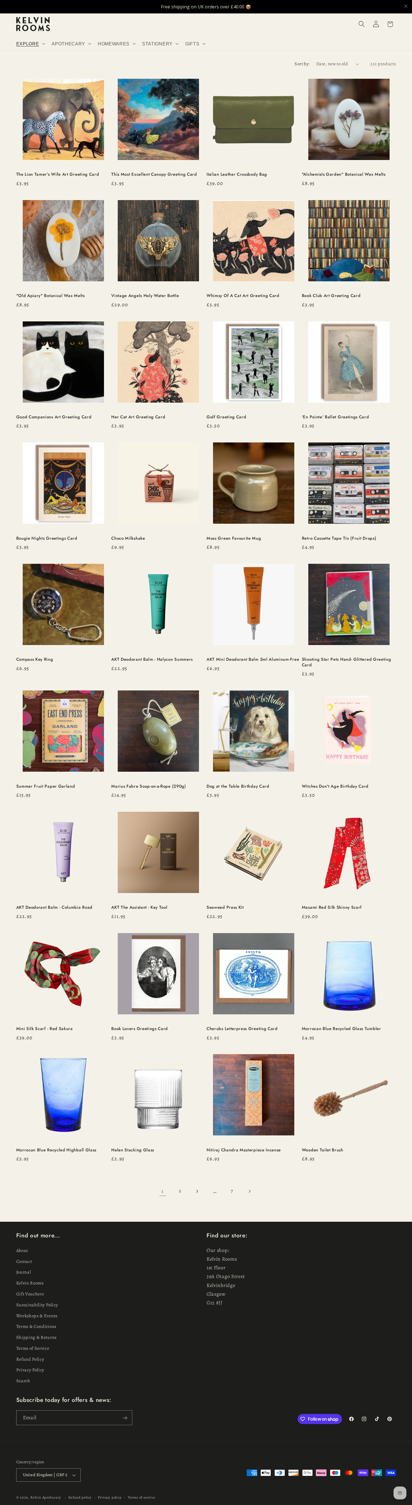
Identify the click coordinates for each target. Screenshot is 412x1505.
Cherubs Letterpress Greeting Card (242, 1028)
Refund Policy (30, 1359)
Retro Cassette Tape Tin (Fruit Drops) (339, 538)
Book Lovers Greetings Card (139, 1028)
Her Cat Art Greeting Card (138, 417)
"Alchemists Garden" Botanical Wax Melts (344, 174)
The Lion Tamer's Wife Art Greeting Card (57, 174)
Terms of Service (32, 1348)
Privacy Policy (30, 1370)
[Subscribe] (125, 1417)
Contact (24, 1261)
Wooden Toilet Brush (322, 1150)
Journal (23, 1272)
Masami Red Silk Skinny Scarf (332, 907)
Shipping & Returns (36, 1337)
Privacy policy (109, 1497)
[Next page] (249, 1191)
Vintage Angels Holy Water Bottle (145, 295)
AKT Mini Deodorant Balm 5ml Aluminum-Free (253, 659)
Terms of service (142, 1497)
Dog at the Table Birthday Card (238, 786)
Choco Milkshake (128, 538)
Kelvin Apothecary (45, 1497)
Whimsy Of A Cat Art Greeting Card (243, 295)
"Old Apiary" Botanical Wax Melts (50, 295)
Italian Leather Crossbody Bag (237, 174)
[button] (30, 43)
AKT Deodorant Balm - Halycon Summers (152, 659)
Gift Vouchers (30, 1294)
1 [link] (162, 1191)
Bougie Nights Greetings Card (46, 538)
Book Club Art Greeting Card (331, 295)
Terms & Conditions (36, 1327)
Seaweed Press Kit (225, 907)
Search (23, 1381)
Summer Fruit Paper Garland (45, 786)
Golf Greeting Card (226, 417)
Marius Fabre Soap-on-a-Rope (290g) (148, 786)
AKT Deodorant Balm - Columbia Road (54, 907)
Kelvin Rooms (30, 1283)
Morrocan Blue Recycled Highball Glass (56, 1150)
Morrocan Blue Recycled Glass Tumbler (341, 1028)
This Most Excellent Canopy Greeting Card (154, 174)
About (22, 1250)
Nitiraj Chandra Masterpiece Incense (244, 1150)
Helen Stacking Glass (132, 1150)
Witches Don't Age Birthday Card (335, 786)
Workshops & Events (36, 1316)
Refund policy (80, 1497)
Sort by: (302, 64)
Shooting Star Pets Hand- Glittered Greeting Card (346, 662)
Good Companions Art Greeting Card (54, 417)
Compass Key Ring (34, 659)
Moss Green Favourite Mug (234, 538)
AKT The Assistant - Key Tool (139, 907)
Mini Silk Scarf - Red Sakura (44, 1028)
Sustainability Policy (37, 1305)
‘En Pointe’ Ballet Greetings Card (335, 417)
